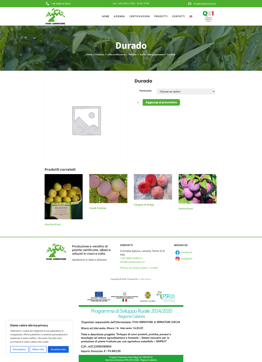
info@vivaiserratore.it (204, 3)
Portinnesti (145, 91)
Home (105, 16)
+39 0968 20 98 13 (60, 3)
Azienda (119, 16)
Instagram (186, 258)
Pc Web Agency (144, 279)
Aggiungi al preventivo (161, 102)
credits (154, 267)
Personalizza (19, 349)
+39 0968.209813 (130, 258)
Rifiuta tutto (38, 349)
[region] (39, 338)
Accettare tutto (58, 349)
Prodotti (161, 16)
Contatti (178, 16)
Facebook (186, 252)
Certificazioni (139, 16)
